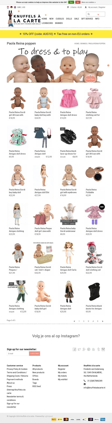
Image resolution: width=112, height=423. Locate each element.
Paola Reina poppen (97, 44)
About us (11, 383)
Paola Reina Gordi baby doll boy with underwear (43, 113)
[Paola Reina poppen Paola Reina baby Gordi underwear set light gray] (69, 214)
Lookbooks (47, 23)
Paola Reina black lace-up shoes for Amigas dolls (68, 152)
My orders (62, 372)
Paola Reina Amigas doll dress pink (68, 113)
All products (38, 369)
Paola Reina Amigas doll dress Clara (94, 230)
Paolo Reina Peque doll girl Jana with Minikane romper (43, 230)
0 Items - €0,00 (76, 7)
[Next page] (102, 321)
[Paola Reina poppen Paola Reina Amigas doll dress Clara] (94, 214)
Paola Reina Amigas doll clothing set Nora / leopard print (68, 307)
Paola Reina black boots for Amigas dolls (94, 307)
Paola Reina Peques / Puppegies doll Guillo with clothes (17, 268)
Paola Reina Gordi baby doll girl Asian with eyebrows (43, 307)
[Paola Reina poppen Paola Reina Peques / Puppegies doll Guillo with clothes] (17, 253)
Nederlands (8, 7)
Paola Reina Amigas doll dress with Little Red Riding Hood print (17, 152)
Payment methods (15, 379)
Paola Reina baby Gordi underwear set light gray (68, 230)
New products (38, 372)
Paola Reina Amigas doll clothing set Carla (43, 152)
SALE (76, 19)
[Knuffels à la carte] (24, 18)
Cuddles (60, 19)
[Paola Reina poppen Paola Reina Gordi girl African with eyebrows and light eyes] (17, 98)
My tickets (62, 376)
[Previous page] (74, 321)
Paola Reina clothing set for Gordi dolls (93, 113)
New (51, 19)
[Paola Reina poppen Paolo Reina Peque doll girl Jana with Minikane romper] (43, 214)
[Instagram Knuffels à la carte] (103, 349)
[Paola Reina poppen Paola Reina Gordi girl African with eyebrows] (94, 136)
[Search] (87, 14)
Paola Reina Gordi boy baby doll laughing (17, 191)
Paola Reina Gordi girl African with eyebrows (94, 152)
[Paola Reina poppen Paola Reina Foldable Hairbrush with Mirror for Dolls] (94, 175)
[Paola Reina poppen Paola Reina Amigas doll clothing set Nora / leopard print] (69, 291)
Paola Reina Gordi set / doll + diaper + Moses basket (43, 268)
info (97, 19)
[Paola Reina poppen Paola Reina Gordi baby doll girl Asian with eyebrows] (43, 291)
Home (44, 19)
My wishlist (62, 379)
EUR (19, 7)
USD (23, 7)
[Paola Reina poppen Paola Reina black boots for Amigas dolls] (94, 291)
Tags (35, 383)
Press (9, 386)
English (15, 7)
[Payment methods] (54, 419)
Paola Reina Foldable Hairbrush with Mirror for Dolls (93, 191)
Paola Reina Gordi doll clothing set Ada (94, 268)
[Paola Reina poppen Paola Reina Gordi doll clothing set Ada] (94, 253)
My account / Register (96, 7)
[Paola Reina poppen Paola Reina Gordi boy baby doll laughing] (17, 175)
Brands (59, 23)
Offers (35, 376)
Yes (71, 2)
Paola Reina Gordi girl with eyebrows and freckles (68, 191)
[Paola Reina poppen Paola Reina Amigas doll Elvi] (43, 175)
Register (61, 369)
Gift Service (87, 19)
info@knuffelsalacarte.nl (94, 388)
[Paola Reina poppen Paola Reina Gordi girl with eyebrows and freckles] (69, 175)
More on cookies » (89, 2)
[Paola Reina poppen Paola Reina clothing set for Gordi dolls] (94, 98)
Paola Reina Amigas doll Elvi (42, 191)
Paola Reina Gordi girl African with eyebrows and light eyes (17, 113)
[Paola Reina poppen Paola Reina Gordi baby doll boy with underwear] (43, 98)
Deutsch (11, 7)
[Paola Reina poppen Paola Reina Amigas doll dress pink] (69, 98)
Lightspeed (48, 416)
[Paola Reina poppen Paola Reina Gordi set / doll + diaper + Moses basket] (43, 253)
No (78, 2)
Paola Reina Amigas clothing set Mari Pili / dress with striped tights (17, 230)
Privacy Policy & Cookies (17, 369)
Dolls (69, 19)
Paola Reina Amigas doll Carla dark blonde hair (68, 268)
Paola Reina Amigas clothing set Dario (16, 307)
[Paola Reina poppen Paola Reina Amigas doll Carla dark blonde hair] (69, 253)
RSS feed (37, 386)
